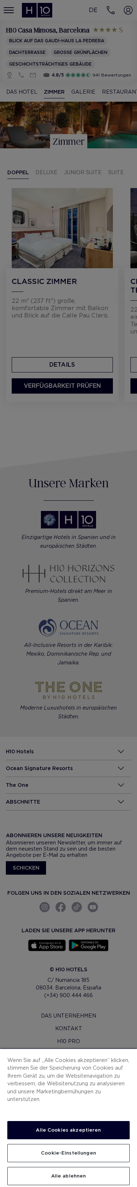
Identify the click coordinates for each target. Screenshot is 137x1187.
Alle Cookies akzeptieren (68, 1130)
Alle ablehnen (68, 1176)
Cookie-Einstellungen (68, 1153)
